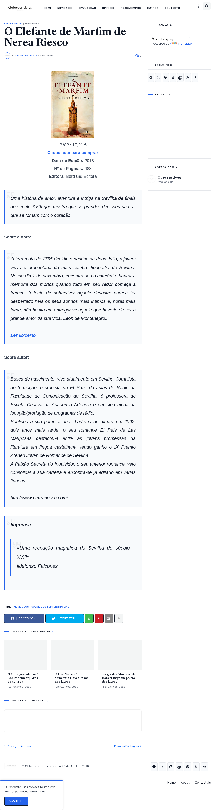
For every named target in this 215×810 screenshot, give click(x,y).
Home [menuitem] (48, 7)
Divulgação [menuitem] (87, 7)
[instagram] (173, 77)
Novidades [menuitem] (65, 7)
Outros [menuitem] (153, 7)
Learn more (37, 791)
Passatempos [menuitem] (131, 7)
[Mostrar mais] (118, 618)
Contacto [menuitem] (172, 7)
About (185, 782)
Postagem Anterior (19, 746)
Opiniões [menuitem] (108, 7)
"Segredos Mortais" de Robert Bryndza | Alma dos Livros (118, 678)
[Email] (109, 618)
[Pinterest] (99, 618)
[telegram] (195, 77)
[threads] (180, 77)
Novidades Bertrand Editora (50, 606)
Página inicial (13, 23)
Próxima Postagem (126, 746)
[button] (198, 6)
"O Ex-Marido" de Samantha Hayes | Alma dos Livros (71, 678)
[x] (158, 77)
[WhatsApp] (89, 618)
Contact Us (203, 782)
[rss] (188, 77)
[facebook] (151, 77)
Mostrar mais (165, 182)
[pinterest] (166, 77)
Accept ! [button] (16, 800)
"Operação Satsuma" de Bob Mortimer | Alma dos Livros (25, 678)
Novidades (32, 23)
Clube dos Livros (169, 177)
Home (171, 782)
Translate (185, 43)
